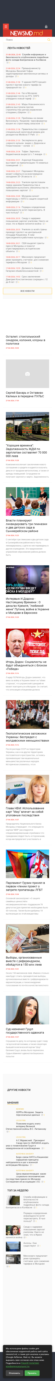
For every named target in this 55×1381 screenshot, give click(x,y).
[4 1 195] (27, 579)
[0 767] (27, 426)
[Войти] (46, 26)
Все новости (27, 291)
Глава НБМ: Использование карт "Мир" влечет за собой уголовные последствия (25, 811)
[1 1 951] (27, 373)
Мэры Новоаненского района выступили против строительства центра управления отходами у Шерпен (25, 108)
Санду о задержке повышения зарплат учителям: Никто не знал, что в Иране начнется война (27, 221)
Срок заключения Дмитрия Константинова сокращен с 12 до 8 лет (27, 279)
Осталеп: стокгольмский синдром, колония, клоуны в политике (25, 340)
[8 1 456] (27, 643)
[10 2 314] (27, 714)
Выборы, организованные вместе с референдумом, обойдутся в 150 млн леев (24, 961)
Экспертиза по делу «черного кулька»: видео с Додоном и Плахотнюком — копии (25, 143)
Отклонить (14, 1373)
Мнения (12, 1102)
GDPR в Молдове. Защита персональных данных (30, 1113)
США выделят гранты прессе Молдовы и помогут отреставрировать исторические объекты (25, 247)
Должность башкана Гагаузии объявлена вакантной (24, 269)
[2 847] (27, 938)
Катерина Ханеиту (25, 1154)
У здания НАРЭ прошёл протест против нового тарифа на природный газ (26, 84)
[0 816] (27, 789)
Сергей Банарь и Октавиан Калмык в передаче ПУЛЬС (25, 394)
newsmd (20, 1109)
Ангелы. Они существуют (32, 1244)
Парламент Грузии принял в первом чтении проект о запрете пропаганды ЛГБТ (25, 886)
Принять (32, 1373)
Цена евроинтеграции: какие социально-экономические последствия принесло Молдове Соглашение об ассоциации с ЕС (26, 1177)
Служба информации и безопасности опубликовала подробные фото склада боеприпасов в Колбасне (27, 58)
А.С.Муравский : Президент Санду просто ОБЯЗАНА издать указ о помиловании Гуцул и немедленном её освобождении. (27, 1144)
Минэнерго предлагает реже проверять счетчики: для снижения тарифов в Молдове (27, 259)
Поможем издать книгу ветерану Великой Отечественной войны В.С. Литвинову (26, 1127)
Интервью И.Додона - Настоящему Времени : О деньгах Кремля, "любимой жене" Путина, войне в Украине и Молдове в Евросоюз (27, 606)
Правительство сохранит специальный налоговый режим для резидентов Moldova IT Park (27, 132)
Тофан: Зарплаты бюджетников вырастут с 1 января (26, 153)
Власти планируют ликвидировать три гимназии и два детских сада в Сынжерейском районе (26, 526)
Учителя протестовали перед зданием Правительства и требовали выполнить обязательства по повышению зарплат (27, 186)
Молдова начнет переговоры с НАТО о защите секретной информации (27, 198)
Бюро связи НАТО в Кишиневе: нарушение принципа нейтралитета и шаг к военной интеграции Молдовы (27, 1161)
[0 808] (27, 864)
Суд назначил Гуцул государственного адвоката (25, 1030)
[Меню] (6, 26)
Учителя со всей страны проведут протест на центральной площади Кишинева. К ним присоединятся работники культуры (27, 233)
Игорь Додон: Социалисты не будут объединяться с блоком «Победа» (26, 665)
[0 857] (27, 1010)
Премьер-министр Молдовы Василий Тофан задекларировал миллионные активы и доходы (27, 72)
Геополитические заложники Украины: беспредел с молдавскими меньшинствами (27, 737)
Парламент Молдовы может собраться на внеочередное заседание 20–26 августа (25, 174)
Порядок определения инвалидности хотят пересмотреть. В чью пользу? (25, 210)
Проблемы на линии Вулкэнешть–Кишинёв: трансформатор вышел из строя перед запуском (26, 120)
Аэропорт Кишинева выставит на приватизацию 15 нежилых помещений (27, 162)
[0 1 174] (27, 317)
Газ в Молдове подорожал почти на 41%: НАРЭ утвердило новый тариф (22, 96)
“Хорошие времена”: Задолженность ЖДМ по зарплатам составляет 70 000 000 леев (26, 451)
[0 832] (27, 501)
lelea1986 (21, 1120)
